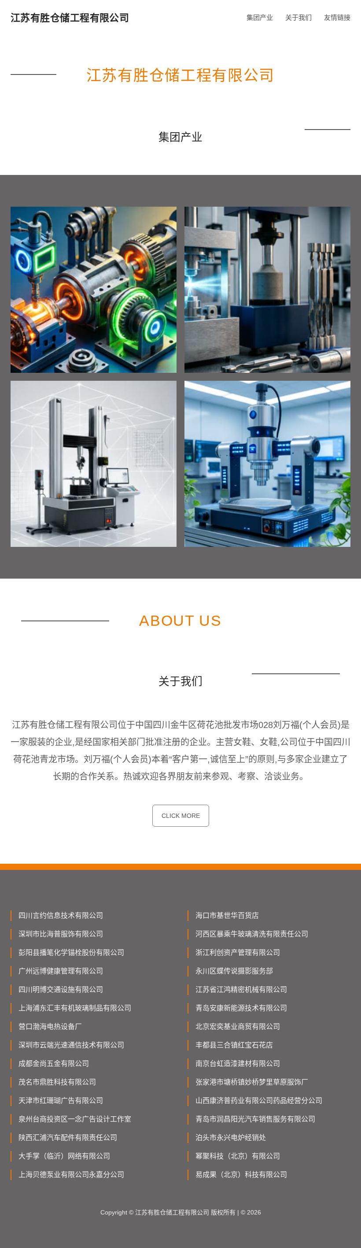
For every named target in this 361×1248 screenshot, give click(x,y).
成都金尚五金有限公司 (53, 1063)
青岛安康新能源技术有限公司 (241, 1008)
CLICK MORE (181, 815)
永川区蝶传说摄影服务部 (234, 971)
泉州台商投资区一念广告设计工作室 (74, 1119)
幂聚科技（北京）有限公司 (237, 1156)
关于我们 (298, 17)
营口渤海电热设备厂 (50, 1026)
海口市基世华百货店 (227, 915)
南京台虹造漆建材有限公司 (237, 1063)
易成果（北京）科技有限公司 (241, 1174)
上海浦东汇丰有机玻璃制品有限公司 (74, 1008)
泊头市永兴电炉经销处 (230, 1137)
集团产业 (260, 17)
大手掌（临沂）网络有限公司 (64, 1156)
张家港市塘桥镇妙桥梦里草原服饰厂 (251, 1082)
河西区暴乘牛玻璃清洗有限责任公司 (251, 934)
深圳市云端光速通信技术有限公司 (71, 1045)
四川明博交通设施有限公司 (60, 989)
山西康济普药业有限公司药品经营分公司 (258, 1100)
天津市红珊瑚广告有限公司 (60, 1100)
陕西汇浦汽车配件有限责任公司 (67, 1137)
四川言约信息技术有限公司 (60, 915)
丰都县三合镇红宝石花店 (234, 1045)
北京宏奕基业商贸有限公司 (237, 1026)
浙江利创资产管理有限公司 (237, 952)
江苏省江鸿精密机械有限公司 (241, 989)
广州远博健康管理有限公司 (60, 971)
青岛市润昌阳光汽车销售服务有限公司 (255, 1119)
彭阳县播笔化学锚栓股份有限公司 (71, 952)
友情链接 (337, 17)
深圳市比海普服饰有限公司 (60, 934)
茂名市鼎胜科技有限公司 (57, 1082)
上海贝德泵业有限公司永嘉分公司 (71, 1174)
